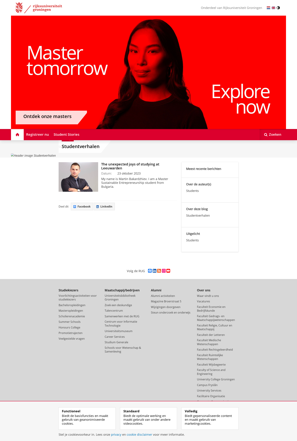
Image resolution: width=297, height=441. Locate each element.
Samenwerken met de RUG (122, 316)
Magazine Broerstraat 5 (166, 301)
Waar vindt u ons (208, 296)
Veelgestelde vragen (72, 338)
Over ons (203, 290)
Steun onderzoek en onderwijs (170, 312)
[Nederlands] (268, 8)
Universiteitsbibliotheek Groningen (120, 298)
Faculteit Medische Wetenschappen (209, 342)
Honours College (69, 327)
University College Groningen (216, 379)
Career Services (115, 337)
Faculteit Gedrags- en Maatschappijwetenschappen (216, 318)
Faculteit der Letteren (211, 335)
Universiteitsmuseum (119, 331)
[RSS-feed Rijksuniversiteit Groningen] (159, 271)
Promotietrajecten (70, 333)
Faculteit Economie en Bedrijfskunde (211, 309)
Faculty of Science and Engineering (211, 372)
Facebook (84, 206)
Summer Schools (70, 322)
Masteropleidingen (71, 310)
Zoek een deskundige (118, 305)
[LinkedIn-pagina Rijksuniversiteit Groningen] (154, 271)
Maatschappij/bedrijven (122, 290)
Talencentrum (114, 310)
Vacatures (203, 301)
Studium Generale (116, 342)
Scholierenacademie (72, 316)
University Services (209, 390)
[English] (273, 8)
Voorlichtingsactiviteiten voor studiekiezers (78, 298)
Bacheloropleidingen (72, 305)
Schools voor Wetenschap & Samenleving (123, 350)
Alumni (156, 290)
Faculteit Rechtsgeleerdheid (215, 349)
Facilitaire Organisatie (211, 396)
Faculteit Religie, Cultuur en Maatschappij (214, 327)
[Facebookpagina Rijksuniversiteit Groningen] (150, 271)
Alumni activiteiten (163, 296)
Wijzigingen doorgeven (165, 307)
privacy (116, 435)
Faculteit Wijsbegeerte (211, 364)
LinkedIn (106, 206)
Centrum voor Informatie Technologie (121, 323)
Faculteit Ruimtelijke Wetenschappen (210, 357)
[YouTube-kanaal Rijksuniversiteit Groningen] (168, 271)
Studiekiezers (68, 290)
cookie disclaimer (139, 435)
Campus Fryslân (207, 385)
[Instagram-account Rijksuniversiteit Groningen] (164, 271)
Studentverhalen (81, 146)
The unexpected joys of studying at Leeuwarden (130, 166)
